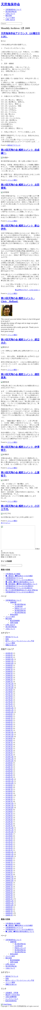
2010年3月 (9, 870)
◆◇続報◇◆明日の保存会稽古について (19, 582)
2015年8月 (9, 740)
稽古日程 (8, 15)
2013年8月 (9, 787)
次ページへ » (5, 523)
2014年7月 (9, 767)
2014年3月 (9, 773)
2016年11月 (9, 710)
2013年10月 (9, 783)
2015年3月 (9, 751)
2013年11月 (9, 781)
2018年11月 (9, 661)
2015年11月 (9, 734)
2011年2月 (9, 848)
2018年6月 (9, 671)
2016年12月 (9, 708)
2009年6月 (9, 889)
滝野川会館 (14, 623)
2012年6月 (9, 816)
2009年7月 (9, 887)
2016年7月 (9, 718)
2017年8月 (9, 692)
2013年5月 (9, 793)
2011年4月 (9, 844)
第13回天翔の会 (20, 604)
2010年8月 (9, 860)
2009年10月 (9, 881)
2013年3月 (9, 797)
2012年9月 (9, 809)
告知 (7, 639)
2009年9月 (9, 883)
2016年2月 (9, 728)
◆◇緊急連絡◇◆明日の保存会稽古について (21, 584)
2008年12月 (9, 901)
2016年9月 (9, 714)
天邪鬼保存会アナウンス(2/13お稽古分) (19, 580)
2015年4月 (9, 749)
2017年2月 (9, 704)
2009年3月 (9, 895)
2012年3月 (9, 822)
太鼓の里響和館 (11, 997)
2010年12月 (9, 852)
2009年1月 (9, 899)
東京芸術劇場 (15, 620)
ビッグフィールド (11, 999)
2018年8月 (9, 667)
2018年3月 (9, 677)
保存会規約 (14, 614)
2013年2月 (9, 799)
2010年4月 (9, 868)
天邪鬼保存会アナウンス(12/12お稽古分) (19, 592)
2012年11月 (9, 805)
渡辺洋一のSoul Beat (12, 995)
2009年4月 (9, 893)
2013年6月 (9, 791)
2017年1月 (9, 706)
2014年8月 (9, 765)
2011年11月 (9, 830)
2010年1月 (9, 874)
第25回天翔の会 (11, 11)
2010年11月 (9, 854)
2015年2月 (9, 753)
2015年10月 (9, 736)
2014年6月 (9, 769)
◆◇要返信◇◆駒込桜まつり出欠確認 (19, 576)
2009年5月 (9, 891)
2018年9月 (9, 665)
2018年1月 (9, 682)
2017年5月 (9, 698)
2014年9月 (9, 763)
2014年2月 (9, 775)
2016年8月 (9, 716)
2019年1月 (9, 657)
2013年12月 (9, 779)
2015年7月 (9, 742)
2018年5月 (9, 673)
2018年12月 (9, 659)
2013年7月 (9, 789)
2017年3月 (9, 702)
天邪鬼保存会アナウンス (14, 578)
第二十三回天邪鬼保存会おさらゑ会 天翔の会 (21, 590)
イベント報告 (12, 180)
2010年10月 (9, 856)
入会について (10, 13)
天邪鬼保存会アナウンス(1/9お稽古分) (19, 588)
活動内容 (13, 602)
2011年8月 (9, 836)
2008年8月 (9, 909)
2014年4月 (9, 771)
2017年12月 (9, 684)
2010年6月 (9, 864)
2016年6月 (9, 720)
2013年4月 (9, 795)
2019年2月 (9, 655)
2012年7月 (9, 813)
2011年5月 (9, 842)
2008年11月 (9, 903)
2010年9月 (9, 858)
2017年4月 (9, 700)
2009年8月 (9, 885)
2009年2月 (9, 897)
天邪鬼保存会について (13, 9)
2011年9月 (9, 834)
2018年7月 (9, 669)
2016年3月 (9, 726)
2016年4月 (9, 724)
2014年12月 (9, 757)
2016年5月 (9, 722)
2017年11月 (9, 686)
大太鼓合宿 (19, 606)
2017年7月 (9, 694)
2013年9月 (9, 785)
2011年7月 (9, 838)
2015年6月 (9, 744)
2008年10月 (9, 905)
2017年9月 (9, 690)
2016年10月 (9, 712)
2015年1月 (9, 755)
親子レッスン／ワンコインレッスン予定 (19, 641)
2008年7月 (9, 911)
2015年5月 (9, 746)
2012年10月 (9, 807)
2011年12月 (9, 828)
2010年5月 (9, 866)
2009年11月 (9, 878)
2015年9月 (9, 738)
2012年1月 (9, 826)
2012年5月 (9, 818)
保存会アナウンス (13, 145)
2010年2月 (9, 872)
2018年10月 (9, 663)
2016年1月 (9, 730)
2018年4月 (9, 675)
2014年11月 (9, 759)
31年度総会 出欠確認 (12, 574)
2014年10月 (9, 761)
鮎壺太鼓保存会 (11, 1001)
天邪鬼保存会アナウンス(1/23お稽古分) (19, 586)
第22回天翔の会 (20, 612)
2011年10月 (9, 832)
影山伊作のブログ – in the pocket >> (27, 290)
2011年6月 (9, 840)
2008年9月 (9, 907)
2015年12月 (9, 732)
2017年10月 (9, 688)
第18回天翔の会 (20, 610)
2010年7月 (9, 862)
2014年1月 (9, 777)
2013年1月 (9, 801)
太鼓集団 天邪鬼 (11, 993)
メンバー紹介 (10, 18)
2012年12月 (9, 803)
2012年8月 (9, 811)
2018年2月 (9, 679)
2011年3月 (9, 846)
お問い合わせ (10, 20)
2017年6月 (9, 696)
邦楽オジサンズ (20, 608)
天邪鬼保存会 (10, 4)
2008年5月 (9, 915)
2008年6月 (9, 913)
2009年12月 (9, 876)
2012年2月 (9, 824)
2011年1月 (9, 850)
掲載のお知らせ (11, 645)
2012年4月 (9, 820)
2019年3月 (9, 653)
